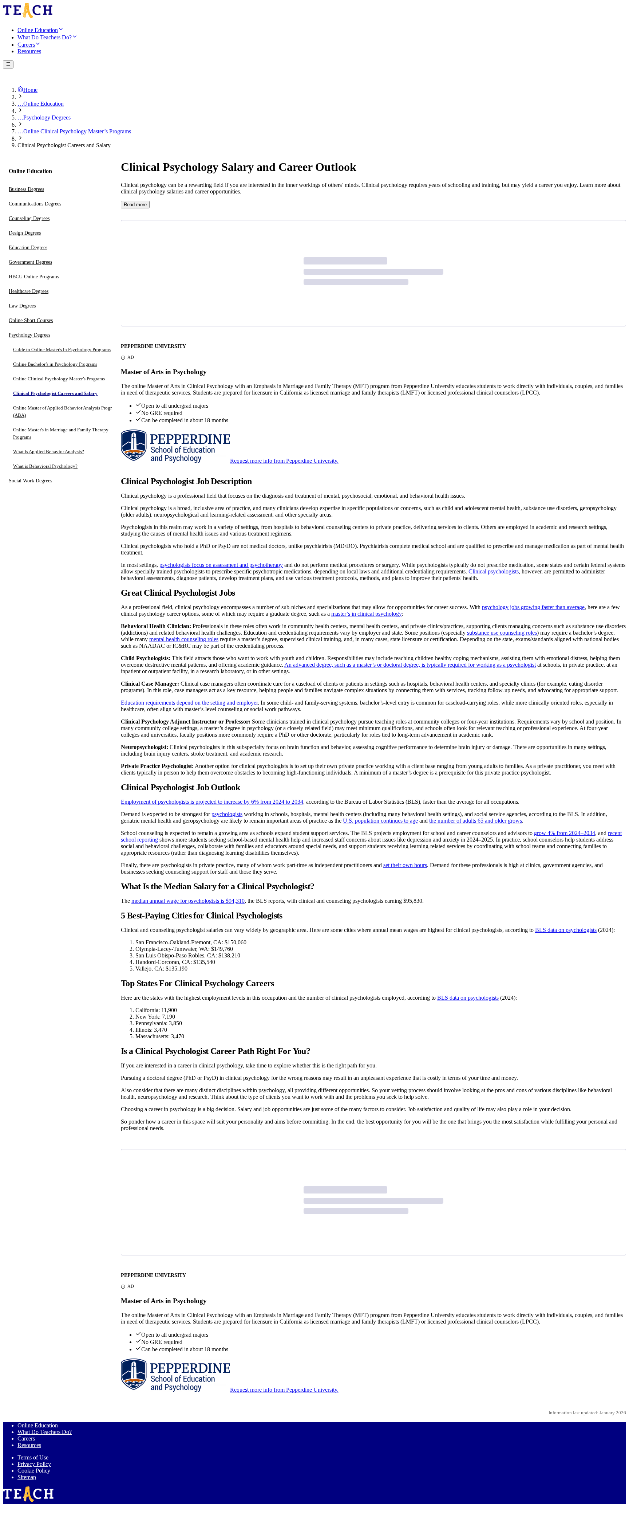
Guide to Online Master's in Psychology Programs (62, 350)
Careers (26, 1438)
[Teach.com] (28, 17)
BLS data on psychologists (566, 930)
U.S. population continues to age (380, 821)
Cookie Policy (33, 1470)
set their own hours (405, 865)
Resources (29, 1445)
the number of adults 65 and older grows (475, 821)
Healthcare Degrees (28, 291)
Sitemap (26, 1477)
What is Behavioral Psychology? (45, 466)
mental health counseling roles (183, 639)
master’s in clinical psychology (366, 614)
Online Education (37, 1425)
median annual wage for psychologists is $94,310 (188, 901)
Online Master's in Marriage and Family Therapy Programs (60, 433)
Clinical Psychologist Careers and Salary (55, 393)
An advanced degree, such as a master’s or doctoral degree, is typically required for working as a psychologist (410, 665)
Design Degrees (25, 233)
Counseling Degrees (29, 219)
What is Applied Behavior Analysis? (48, 452)
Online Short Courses (31, 321)
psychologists (226, 814)
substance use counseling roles (502, 633)
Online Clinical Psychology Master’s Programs (59, 379)
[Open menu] (8, 64)
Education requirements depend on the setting (174, 702)
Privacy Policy (34, 1464)
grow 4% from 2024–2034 (564, 833)
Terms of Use (32, 1457)
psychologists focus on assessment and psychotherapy (221, 565)
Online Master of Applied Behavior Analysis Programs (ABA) (66, 411)
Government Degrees (30, 262)
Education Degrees (28, 248)
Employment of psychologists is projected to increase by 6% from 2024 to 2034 (212, 802)
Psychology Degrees (29, 335)
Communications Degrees (35, 204)
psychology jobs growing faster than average (533, 607)
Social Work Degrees (30, 481)
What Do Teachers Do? (44, 1432)
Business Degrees (26, 189)
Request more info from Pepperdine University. (284, 461)
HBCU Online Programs (34, 277)
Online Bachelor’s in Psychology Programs (55, 364)
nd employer (243, 702)
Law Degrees (22, 306)
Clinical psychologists (493, 571)
